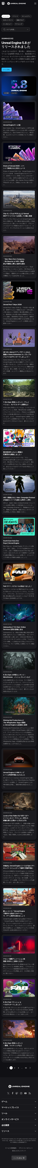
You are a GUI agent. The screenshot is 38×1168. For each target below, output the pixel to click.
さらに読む (6, 69)
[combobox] (16, 29)
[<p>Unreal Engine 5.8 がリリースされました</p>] (19, 67)
